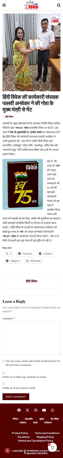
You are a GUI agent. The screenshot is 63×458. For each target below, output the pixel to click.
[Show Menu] (4, 5)
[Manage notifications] (7, 450)
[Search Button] (58, 5)
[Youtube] (44, 410)
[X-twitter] (27, 410)
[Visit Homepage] (31, 5)
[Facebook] (19, 410)
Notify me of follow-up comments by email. (24, 377)
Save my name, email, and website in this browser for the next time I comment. (33, 362)
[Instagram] (35, 410)
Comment (9, 318)
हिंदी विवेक (9, 116)
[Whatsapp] (52, 410)
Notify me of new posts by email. (19, 388)
